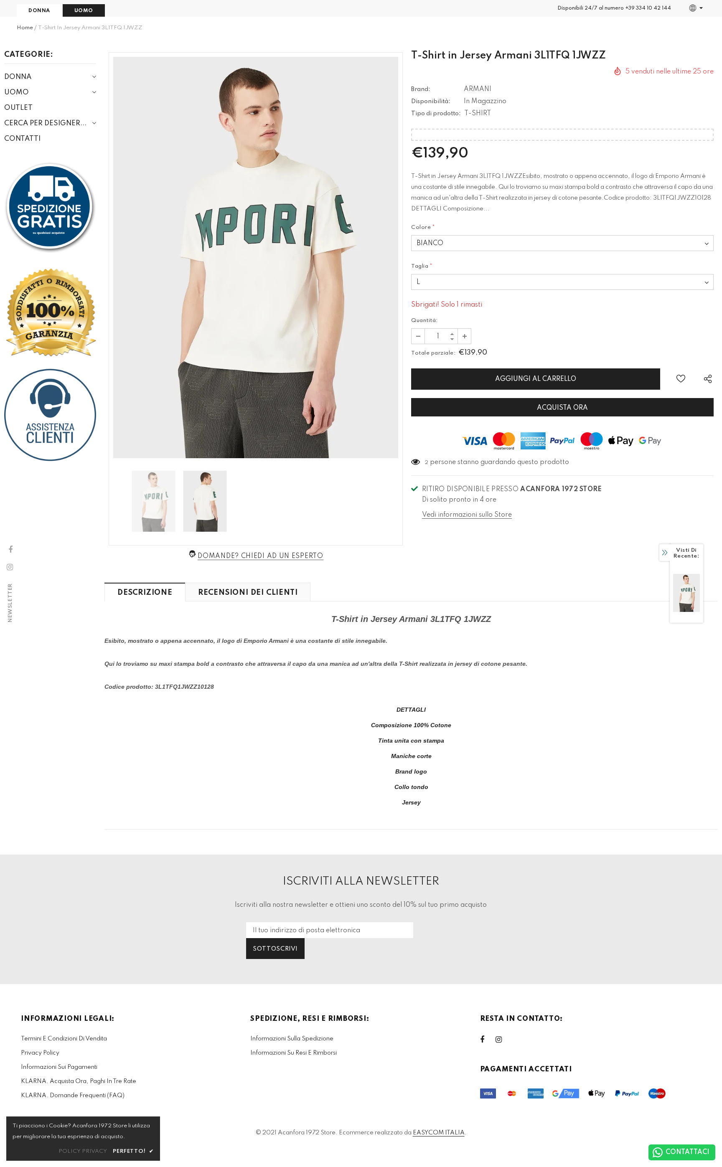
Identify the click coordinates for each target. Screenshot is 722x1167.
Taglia (422, 266)
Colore (423, 227)
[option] (255, 257)
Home (25, 27)
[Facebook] (487, 1039)
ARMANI (477, 89)
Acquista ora (562, 408)
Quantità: (424, 320)
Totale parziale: (433, 353)
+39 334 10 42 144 (648, 8)
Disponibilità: (430, 101)
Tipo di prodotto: (436, 114)
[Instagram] (503, 1039)
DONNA (39, 10)
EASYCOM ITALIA (439, 1133)
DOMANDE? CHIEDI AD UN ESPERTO (260, 556)
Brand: (420, 89)
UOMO (83, 10)
